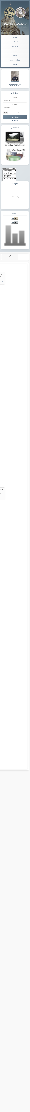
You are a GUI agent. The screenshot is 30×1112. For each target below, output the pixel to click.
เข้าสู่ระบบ (15, 117)
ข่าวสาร (15, 51)
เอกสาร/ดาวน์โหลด (15, 60)
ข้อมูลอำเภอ (15, 46)
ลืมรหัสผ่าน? (15, 120)
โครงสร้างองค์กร (15, 42)
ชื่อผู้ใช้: (15, 97)
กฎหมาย (15, 64)
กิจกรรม (15, 55)
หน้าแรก (15, 37)
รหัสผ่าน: (15, 104)
